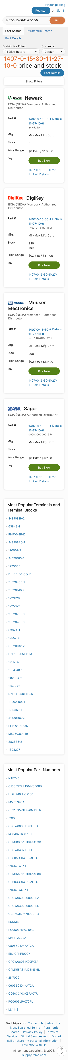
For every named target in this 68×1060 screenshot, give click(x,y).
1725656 (14, 566)
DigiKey (32, 202)
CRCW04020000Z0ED (23, 906)
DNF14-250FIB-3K (20, 694)
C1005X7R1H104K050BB (25, 786)
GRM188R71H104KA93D (24, 842)
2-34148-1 (15, 670)
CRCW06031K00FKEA (23, 961)
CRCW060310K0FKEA (23, 826)
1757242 (14, 686)
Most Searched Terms (25, 1027)
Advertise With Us (34, 1045)
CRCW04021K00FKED (23, 850)
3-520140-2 (16, 590)
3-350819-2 (16, 518)
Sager (32, 411)
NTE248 (14, 778)
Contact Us (35, 1023)
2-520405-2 (16, 622)
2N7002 (13, 977)
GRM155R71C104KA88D (24, 874)
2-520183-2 (16, 558)
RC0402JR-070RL (20, 834)
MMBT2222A (17, 938)
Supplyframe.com (34, 1055)
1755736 (14, 638)
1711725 (13, 662)
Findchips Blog (55, 5)
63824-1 (14, 630)
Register (41, 10)
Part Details (52, 73)
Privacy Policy (32, 1032)
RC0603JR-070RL (20, 1001)
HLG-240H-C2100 (20, 794)
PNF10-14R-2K (18, 726)
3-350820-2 (16, 542)
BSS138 (13, 922)
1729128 (14, 598)
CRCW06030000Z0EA (23, 898)
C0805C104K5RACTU (23, 858)
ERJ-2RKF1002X (19, 953)
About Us (53, 1023)
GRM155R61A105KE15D (24, 969)
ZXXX (12, 818)
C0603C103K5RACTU (23, 993)
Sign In (60, 10)
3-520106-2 (16, 718)
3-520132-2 (16, 646)
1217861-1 (15, 710)
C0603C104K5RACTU (23, 882)
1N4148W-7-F (17, 866)
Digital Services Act (34, 1036)
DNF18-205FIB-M (20, 654)
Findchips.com (6, 8)
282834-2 (15, 678)
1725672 (14, 606)
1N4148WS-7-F (18, 890)
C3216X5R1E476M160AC (25, 810)
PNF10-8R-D (16, 534)
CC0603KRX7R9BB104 (23, 914)
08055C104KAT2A (21, 945)
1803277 (14, 749)
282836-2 (15, 741)
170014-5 (14, 550)
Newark (32, 102)
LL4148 (13, 1009)
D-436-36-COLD (20, 574)
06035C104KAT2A (21, 985)
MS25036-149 (18, 733)
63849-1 (14, 526)
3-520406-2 (16, 582)
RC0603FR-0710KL (21, 930)
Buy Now (44, 160)
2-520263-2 (16, 614)
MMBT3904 (16, 802)
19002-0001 (16, 702)
